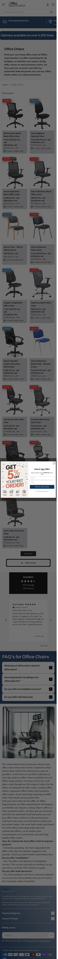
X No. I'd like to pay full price (42, 491)
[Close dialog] (54, 463)
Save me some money (42, 487)
